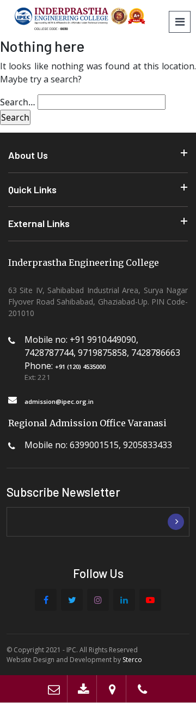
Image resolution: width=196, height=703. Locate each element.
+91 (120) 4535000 (80, 366)
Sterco (132, 659)
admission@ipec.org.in (59, 401)
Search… (17, 102)
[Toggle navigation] (180, 22)
